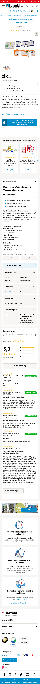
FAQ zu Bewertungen (20, 366)
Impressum (7, 680)
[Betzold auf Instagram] (10, 675)
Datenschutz (17, 680)
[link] (32, 6)
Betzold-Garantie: (10, 292)
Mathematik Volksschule (13, 15)
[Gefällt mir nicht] (29, 258)
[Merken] (36, 34)
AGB (23, 680)
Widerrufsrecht (31, 680)
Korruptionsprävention (9, 682)
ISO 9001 (24, 642)
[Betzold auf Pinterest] (16, 675)
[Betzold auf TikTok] (21, 675)
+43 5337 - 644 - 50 (21, 599)
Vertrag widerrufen (9, 660)
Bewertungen (27, 682)
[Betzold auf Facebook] (4, 675)
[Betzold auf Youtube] (27, 675)
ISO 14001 (24, 638)
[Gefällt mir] (11, 258)
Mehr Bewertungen (12, 491)
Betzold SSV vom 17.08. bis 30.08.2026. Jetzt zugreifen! (18, 1)
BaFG (19, 682)
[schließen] (38, 1)
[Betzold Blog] (34, 675)
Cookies (35, 682)
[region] (20, 255)
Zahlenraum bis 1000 (31, 15)
